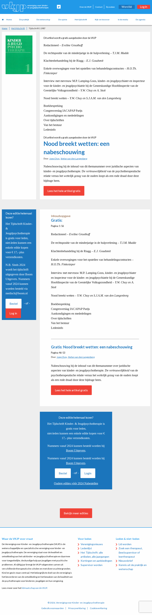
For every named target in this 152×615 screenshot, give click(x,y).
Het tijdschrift (81, 20)
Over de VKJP (86, 7)
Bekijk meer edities (76, 513)
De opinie (62, 20)
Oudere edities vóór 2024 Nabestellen (76, 483)
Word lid (127, 6)
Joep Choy (54, 158)
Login (87, 473)
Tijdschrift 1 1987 (37, 28)
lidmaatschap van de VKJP (34, 588)
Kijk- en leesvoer (102, 20)
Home (9, 20)
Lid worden (125, 544)
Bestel (13, 303)
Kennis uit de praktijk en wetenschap (133, 567)
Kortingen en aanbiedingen (96, 560)
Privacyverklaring (76, 608)
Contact (99, 7)
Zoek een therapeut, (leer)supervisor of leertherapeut (131, 552)
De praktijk (24, 20)
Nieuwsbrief (126, 560)
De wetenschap (43, 20)
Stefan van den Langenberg (74, 158)
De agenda (140, 20)
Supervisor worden (92, 565)
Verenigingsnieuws (92, 544)
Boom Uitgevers (75, 450)
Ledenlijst (86, 548)
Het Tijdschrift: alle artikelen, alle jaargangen (95, 554)
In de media (123, 20)
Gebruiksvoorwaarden (52, 608)
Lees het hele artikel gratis (63, 190)
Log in (143, 6)
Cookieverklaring (98, 608)
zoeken (111, 7)
